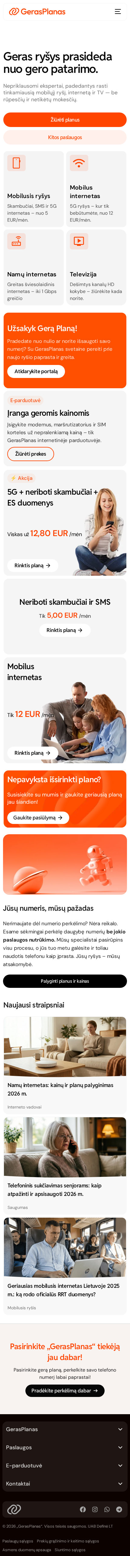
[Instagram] (95, 1509)
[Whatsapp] (107, 1509)
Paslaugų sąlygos (17, 1541)
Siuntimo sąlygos (70, 1549)
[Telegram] (119, 1509)
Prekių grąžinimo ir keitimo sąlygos (68, 1541)
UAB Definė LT (100, 1526)
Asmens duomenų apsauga (26, 1549)
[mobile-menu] (117, 11)
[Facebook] (83, 1509)
